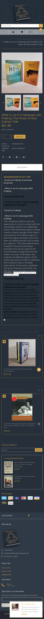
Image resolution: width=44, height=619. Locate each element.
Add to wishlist (8, 130)
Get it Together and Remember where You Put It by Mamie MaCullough (24, 464)
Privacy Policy (6, 568)
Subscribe (7, 605)
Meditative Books (17, 144)
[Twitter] (9, 157)
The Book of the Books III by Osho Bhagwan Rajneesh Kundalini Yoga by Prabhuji (30, 609)
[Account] (13, 32)
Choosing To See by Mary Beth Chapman (24, 477)
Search (38, 450)
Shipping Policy (6, 574)
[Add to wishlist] (4, 341)
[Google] (24, 157)
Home (20, 39)
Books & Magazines (33, 39)
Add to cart (19, 136)
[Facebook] (3, 157)
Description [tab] (22, 167)
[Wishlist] (22, 32)
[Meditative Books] (22, 11)
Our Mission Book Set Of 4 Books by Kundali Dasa (18, 370)
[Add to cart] (39, 370)
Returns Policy (6, 571)
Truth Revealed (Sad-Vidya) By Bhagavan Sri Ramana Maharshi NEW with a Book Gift (20, 426)
